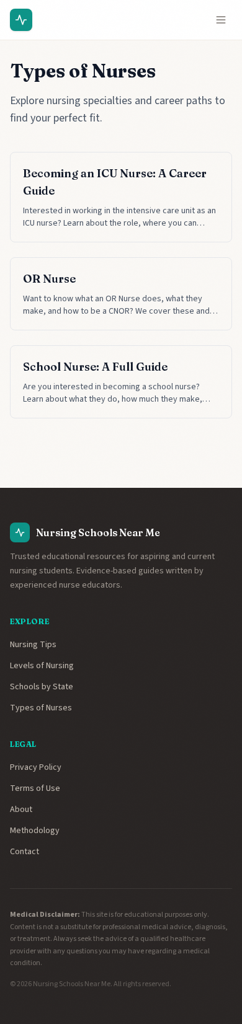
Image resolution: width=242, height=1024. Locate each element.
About (21, 809)
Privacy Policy (35, 767)
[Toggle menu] (221, 20)
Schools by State (41, 687)
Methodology (35, 830)
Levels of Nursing (42, 666)
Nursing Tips (33, 644)
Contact (24, 851)
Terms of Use (35, 788)
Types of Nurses (41, 708)
